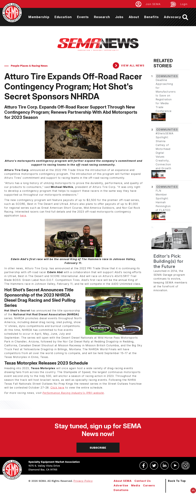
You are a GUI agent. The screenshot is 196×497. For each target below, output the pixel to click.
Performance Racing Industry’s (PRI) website (73, 392)
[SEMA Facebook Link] (143, 466)
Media (135, 485)
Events (83, 17)
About (134, 17)
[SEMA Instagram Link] (185, 466)
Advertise (121, 485)
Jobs (119, 17)
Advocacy (172, 17)
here (23, 215)
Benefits (151, 17)
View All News (132, 65)
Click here (57, 387)
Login (184, 4)
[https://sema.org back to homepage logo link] (187, 17)
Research (102, 17)
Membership (38, 17)
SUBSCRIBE (98, 447)
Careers (149, 485)
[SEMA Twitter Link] (154, 466)
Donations (121, 490)
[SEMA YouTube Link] (175, 466)
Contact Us (142, 480)
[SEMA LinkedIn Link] (164, 466)
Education (63, 17)
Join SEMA (153, 4)
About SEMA (123, 480)
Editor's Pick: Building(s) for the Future (169, 261)
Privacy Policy (83, 480)
